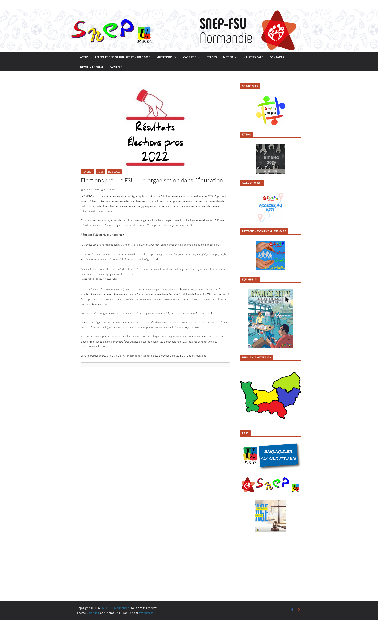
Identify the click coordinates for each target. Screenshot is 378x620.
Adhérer (116, 66)
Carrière (189, 57)
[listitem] (248, 396)
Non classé (114, 171)
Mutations (165, 57)
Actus (84, 57)
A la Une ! (87, 171)
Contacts (277, 57)
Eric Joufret (110, 189)
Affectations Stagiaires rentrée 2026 (122, 57)
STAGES (212, 57)
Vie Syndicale (253, 57)
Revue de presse (92, 66)
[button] (175, 57)
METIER (228, 57)
